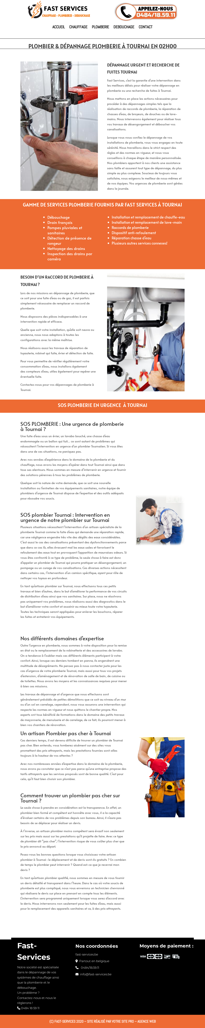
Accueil (58, 26)
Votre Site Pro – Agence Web (134, 1021)
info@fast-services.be (95, 974)
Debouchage (124, 26)
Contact (146, 26)
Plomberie (100, 26)
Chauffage (78, 26)
